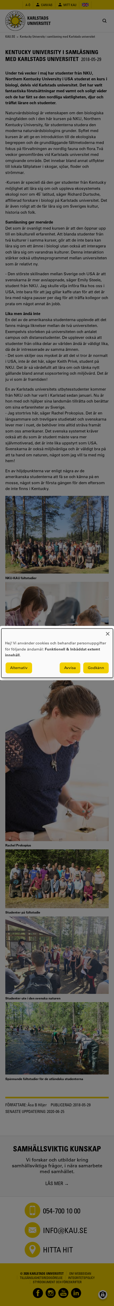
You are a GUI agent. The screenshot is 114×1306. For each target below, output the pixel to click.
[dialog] (57, 653)
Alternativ (19, 667)
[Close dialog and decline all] (107, 631)
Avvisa (70, 667)
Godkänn (96, 667)
